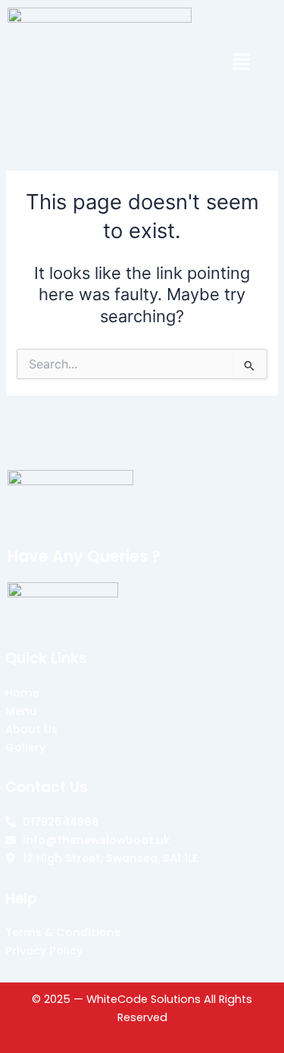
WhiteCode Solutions (143, 999)
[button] (242, 63)
